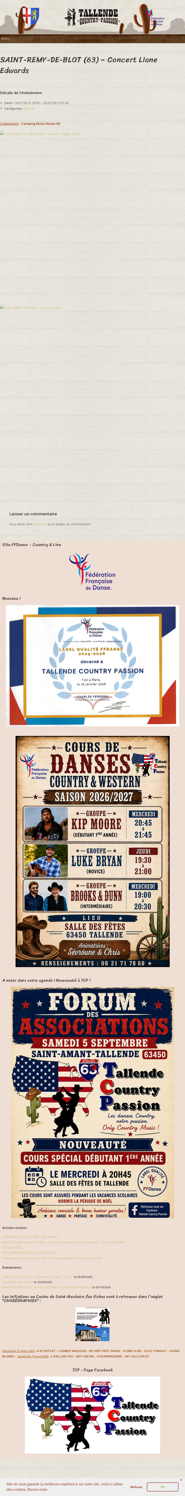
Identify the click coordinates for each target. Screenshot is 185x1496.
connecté (40, 524)
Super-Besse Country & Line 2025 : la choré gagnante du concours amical (52, 1258)
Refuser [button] (136, 1487)
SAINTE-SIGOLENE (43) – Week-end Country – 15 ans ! (38, 1277)
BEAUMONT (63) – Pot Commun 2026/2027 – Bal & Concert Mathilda (47, 1287)
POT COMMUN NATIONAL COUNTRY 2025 (29, 1253)
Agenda (29, 108)
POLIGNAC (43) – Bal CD (17, 1282)
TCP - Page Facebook (92, 1370)
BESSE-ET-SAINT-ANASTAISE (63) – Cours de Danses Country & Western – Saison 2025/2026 (63, 1242)
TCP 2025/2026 (12, 1247)
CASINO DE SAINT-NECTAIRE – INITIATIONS (30, 1237)
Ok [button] (163, 1487)
